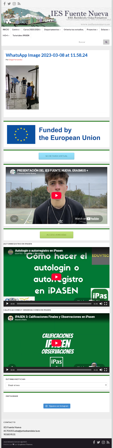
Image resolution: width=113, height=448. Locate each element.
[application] (56, 277)
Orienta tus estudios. (74, 29)
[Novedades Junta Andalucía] (19, 3)
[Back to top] (106, 441)
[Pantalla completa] (105, 303)
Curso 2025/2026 (31, 29)
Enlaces (105, 29)
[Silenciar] (100, 303)
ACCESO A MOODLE (57, 235)
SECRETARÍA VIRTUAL (56, 156)
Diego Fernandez (15, 59)
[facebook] (5, 3)
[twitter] (9, 3)
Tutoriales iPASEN (21, 35)
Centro (15, 29)
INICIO (6, 29)
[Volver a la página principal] (56, 17)
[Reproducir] (7, 303)
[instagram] (14, 3)
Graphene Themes (25, 444)
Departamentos (51, 29)
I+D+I (5, 35)
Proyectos (92, 29)
